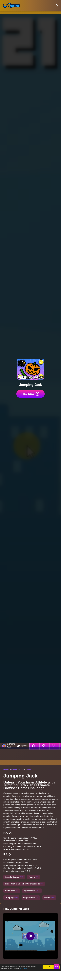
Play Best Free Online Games (11, 5)
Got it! (51, 967)
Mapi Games (30, 897)
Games (6, 769)
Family (28, 769)
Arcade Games (17, 769)
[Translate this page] (56, 966)
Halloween (11, 890)
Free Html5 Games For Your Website (24, 884)
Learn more (23, 968)
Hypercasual (32, 890)
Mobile (49, 897)
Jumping (11, 897)
